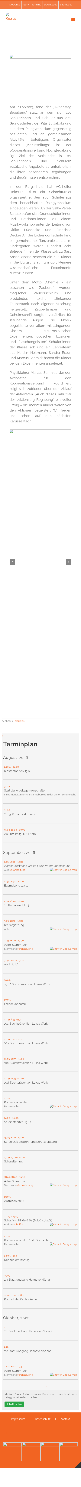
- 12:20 (20, 1078)
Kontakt (65, 1419)
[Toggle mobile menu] (73, 19)
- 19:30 (20, 920)
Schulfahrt (19, 1224)
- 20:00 (22, 829)
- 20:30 (20, 901)
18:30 (12, 881)
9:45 (13, 1039)
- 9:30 (19, 1019)
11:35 (13, 1078)
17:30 (12, 920)
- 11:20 (20, 1058)
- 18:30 (22, 1295)
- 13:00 (20, 1137)
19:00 (13, 1157)
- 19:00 (20, 861)
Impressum (18, 1419)
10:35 (13, 1058)
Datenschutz (42, 1419)
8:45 (13, 1019)
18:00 (14, 829)
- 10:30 (20, 1039)
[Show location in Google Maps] (63, 869)
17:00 (12, 861)
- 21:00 (21, 1157)
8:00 (13, 1137)
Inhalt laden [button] (14, 1404)
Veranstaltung (17, 869)
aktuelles (19, 721)
